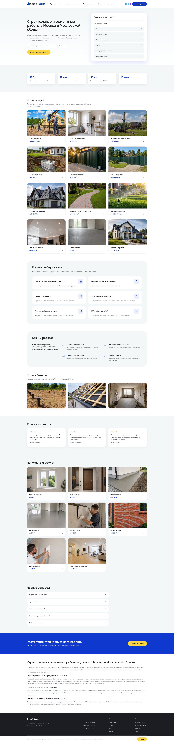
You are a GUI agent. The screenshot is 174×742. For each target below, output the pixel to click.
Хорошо (142, 739)
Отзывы (111, 725)
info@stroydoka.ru (140, 725)
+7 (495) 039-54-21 (141, 722)
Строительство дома (56, 4)
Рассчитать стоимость (38, 52)
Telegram (137, 728)
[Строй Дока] (36, 4)
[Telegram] (126, 4)
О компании (101, 4)
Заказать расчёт (139, 4)
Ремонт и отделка (88, 4)
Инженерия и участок (72, 4)
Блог (110, 728)
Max (136, 731)
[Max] (129, 4)
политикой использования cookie (93, 739)
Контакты (110, 4)
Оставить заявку (137, 643)
